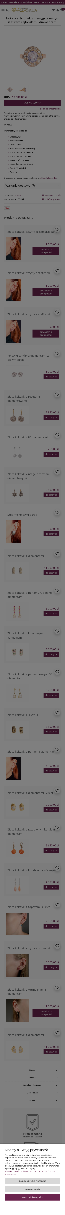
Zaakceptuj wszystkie (32, 1197)
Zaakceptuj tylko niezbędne (32, 1181)
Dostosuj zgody (32, 1189)
